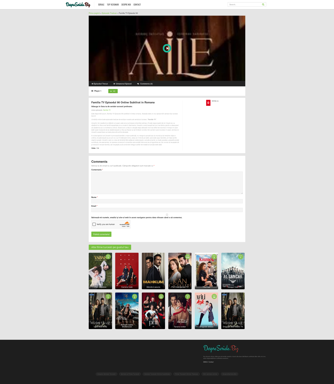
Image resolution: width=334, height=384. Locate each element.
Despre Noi (126, 4)
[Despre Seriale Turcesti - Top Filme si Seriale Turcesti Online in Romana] (78, 4)
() (146, 83)
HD (114, 91)
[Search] (266, 6)
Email (94, 206)
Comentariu (97, 169)
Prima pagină (94, 13)
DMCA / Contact (208, 362)
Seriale (101, 4)
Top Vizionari (113, 4)
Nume (94, 197)
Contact (137, 4)
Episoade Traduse (109, 13)
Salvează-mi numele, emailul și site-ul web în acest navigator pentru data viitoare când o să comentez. (136, 217)
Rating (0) (215, 101)
